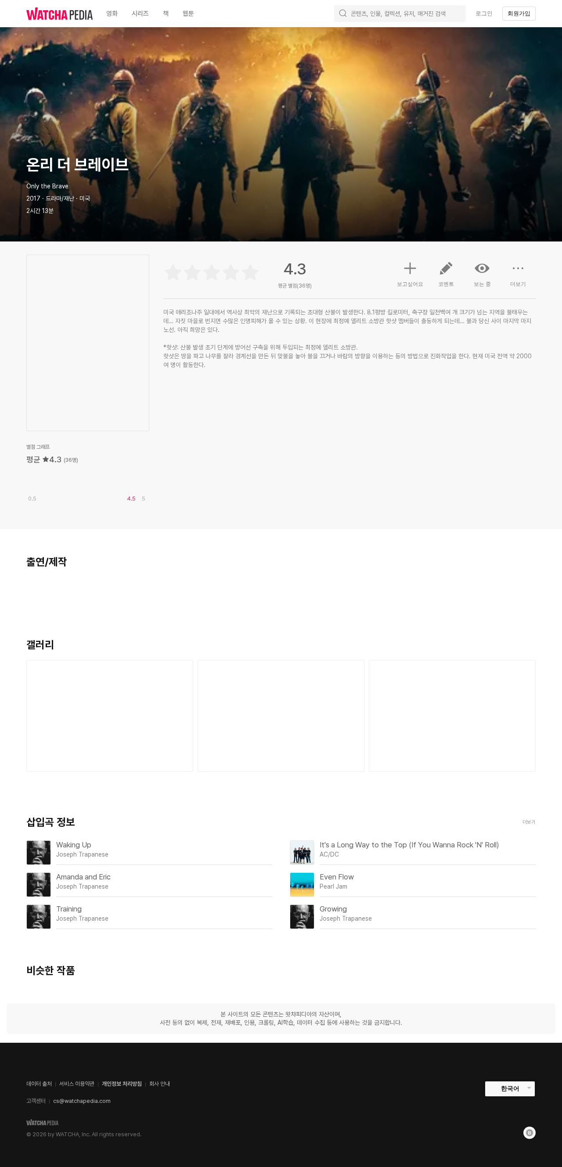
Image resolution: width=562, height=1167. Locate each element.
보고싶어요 (410, 284)
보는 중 (482, 284)
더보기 (518, 284)
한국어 (510, 1088)
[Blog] (529, 1133)
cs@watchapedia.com (82, 1101)
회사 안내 (159, 1084)
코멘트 (446, 284)
